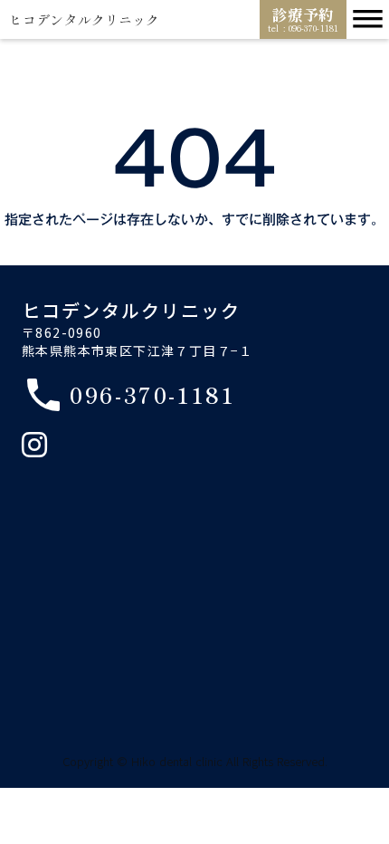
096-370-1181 (153, 395)
